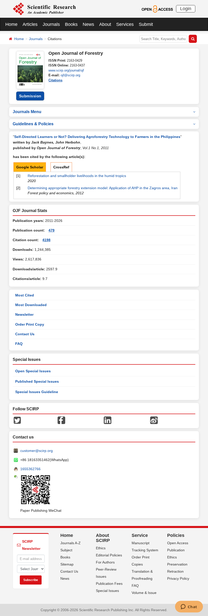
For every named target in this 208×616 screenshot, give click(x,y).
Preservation (177, 564)
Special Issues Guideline (36, 392)
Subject (66, 550)
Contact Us (24, 334)
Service (140, 535)
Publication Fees (109, 584)
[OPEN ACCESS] (157, 9)
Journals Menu (27, 112)
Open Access (177, 543)
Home (11, 24)
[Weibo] (154, 420)
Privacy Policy (178, 578)
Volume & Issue (144, 593)
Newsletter (24, 314)
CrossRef (61, 167)
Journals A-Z (70, 543)
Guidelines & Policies (33, 124)
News (88, 24)
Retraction (175, 571)
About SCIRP (103, 538)
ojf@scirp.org (70, 75)
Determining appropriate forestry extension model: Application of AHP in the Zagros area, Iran (103, 188)
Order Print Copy (29, 324)
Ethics (101, 548)
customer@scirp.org (36, 451)
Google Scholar (29, 167)
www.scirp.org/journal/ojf (66, 70)
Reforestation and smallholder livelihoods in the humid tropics (77, 176)
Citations (55, 80)
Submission (30, 96)
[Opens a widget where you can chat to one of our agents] (189, 607)
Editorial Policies (109, 555)
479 (51, 230)
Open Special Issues (33, 371)
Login (185, 8)
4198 (46, 240)
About (105, 24)
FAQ (19, 344)
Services (125, 24)
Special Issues (107, 591)
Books (71, 24)
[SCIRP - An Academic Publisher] (44, 9)
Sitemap (67, 564)
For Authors (105, 562)
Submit (146, 24)
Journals (51, 24)
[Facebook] (61, 420)
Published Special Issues (37, 381)
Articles (30, 24)
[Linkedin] (107, 420)
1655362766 (30, 469)
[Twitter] (17, 420)
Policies (175, 535)
